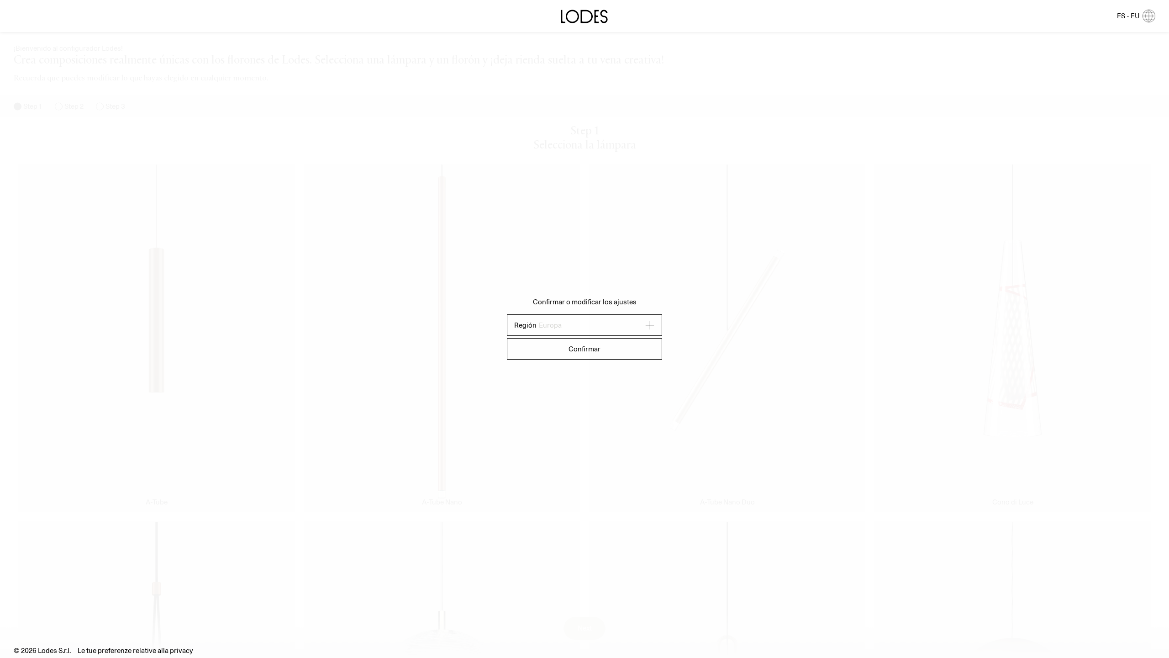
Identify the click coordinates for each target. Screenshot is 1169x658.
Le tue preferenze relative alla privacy (135, 650)
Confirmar (584, 349)
